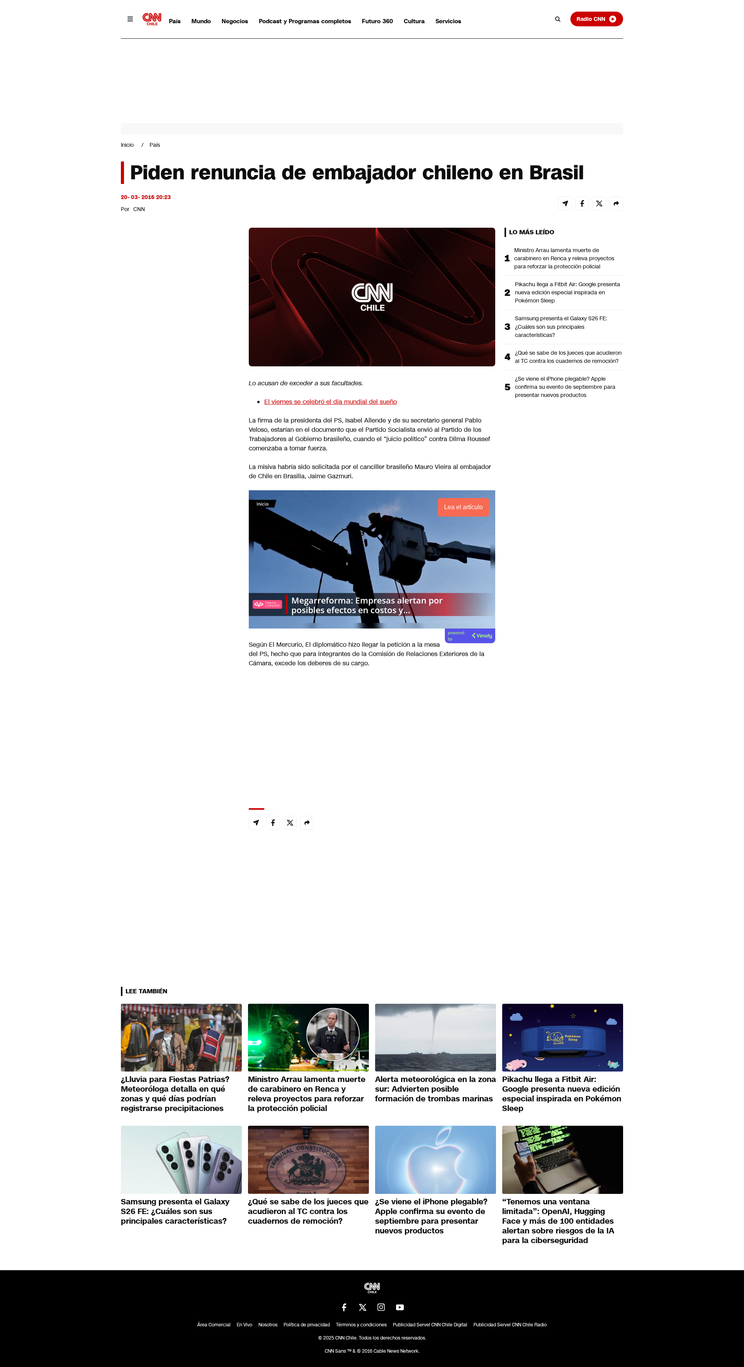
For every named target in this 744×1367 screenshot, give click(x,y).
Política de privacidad (307, 1325)
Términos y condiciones (361, 1325)
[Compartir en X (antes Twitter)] (599, 203)
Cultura (414, 21)
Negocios (235, 21)
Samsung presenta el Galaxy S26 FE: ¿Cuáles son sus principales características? (561, 326)
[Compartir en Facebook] (582, 203)
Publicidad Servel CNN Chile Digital (430, 1325)
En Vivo (244, 1325)
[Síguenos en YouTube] (400, 1307)
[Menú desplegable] (130, 19)
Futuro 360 (377, 21)
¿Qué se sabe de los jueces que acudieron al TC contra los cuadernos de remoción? (568, 357)
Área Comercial (214, 1325)
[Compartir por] (616, 203)
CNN (139, 209)
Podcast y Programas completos (305, 21)
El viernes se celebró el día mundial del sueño (330, 401)
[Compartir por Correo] (565, 203)
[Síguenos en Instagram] (381, 1307)
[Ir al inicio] (152, 19)
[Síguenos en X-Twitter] (362, 1307)
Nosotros (267, 1325)
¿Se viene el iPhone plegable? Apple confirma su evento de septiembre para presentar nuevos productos (565, 387)
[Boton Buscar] (558, 19)
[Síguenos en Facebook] (344, 1307)
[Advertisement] (179, 671)
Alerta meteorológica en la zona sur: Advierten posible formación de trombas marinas (435, 1089)
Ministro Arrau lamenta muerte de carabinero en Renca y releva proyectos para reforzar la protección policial (564, 258)
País (175, 21)
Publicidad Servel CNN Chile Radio (510, 1325)
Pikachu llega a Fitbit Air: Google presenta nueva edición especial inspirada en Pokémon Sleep (567, 292)
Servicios (448, 21)
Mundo (201, 21)
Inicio (127, 145)
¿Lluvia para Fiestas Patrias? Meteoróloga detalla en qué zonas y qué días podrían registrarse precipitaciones (175, 1094)
